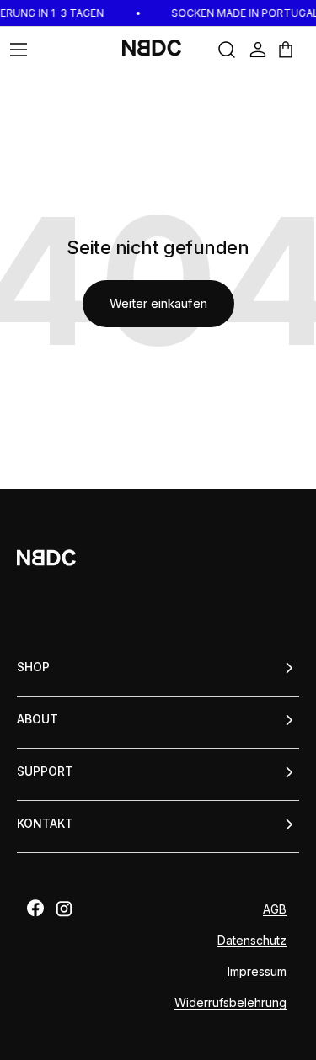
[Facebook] (35, 908)
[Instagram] (64, 908)
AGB (275, 909)
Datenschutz (252, 940)
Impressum (257, 971)
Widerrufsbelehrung (230, 1002)
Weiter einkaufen (158, 303)
